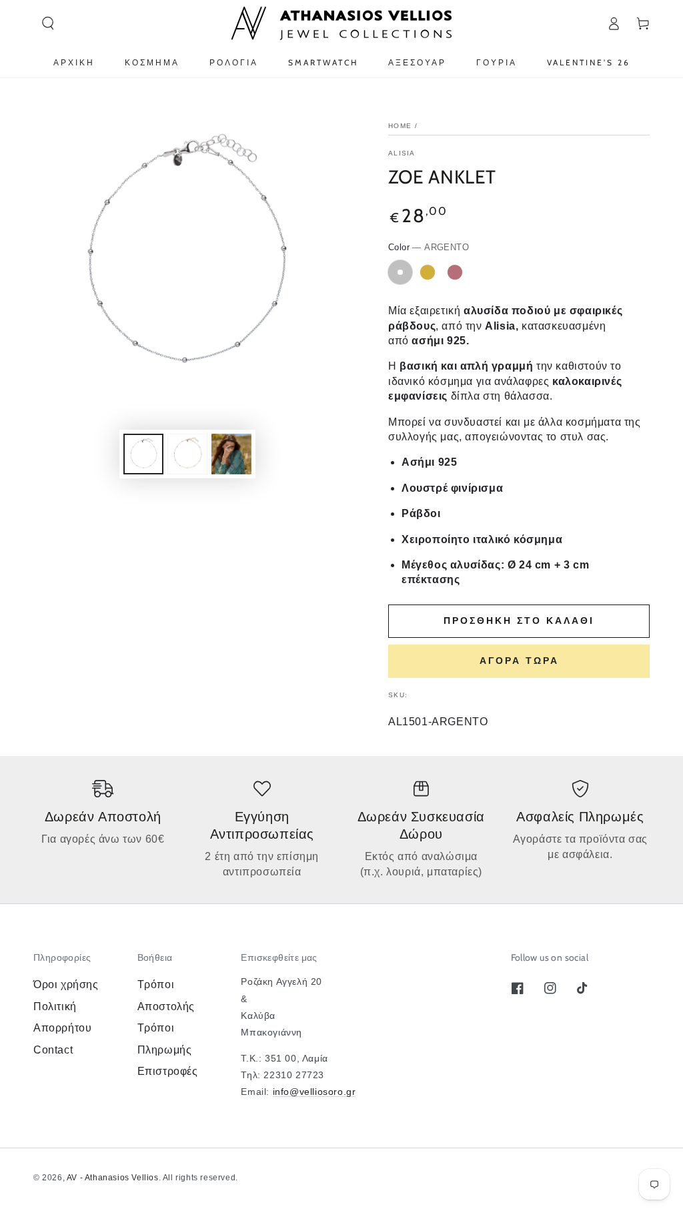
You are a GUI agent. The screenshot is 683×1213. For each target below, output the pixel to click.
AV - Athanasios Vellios (113, 1177)
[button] (48, 23)
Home (400, 125)
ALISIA (402, 153)
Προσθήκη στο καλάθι (519, 620)
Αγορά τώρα (519, 660)
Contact (53, 1050)
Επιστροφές (167, 1071)
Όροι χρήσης (66, 984)
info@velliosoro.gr (314, 1091)
